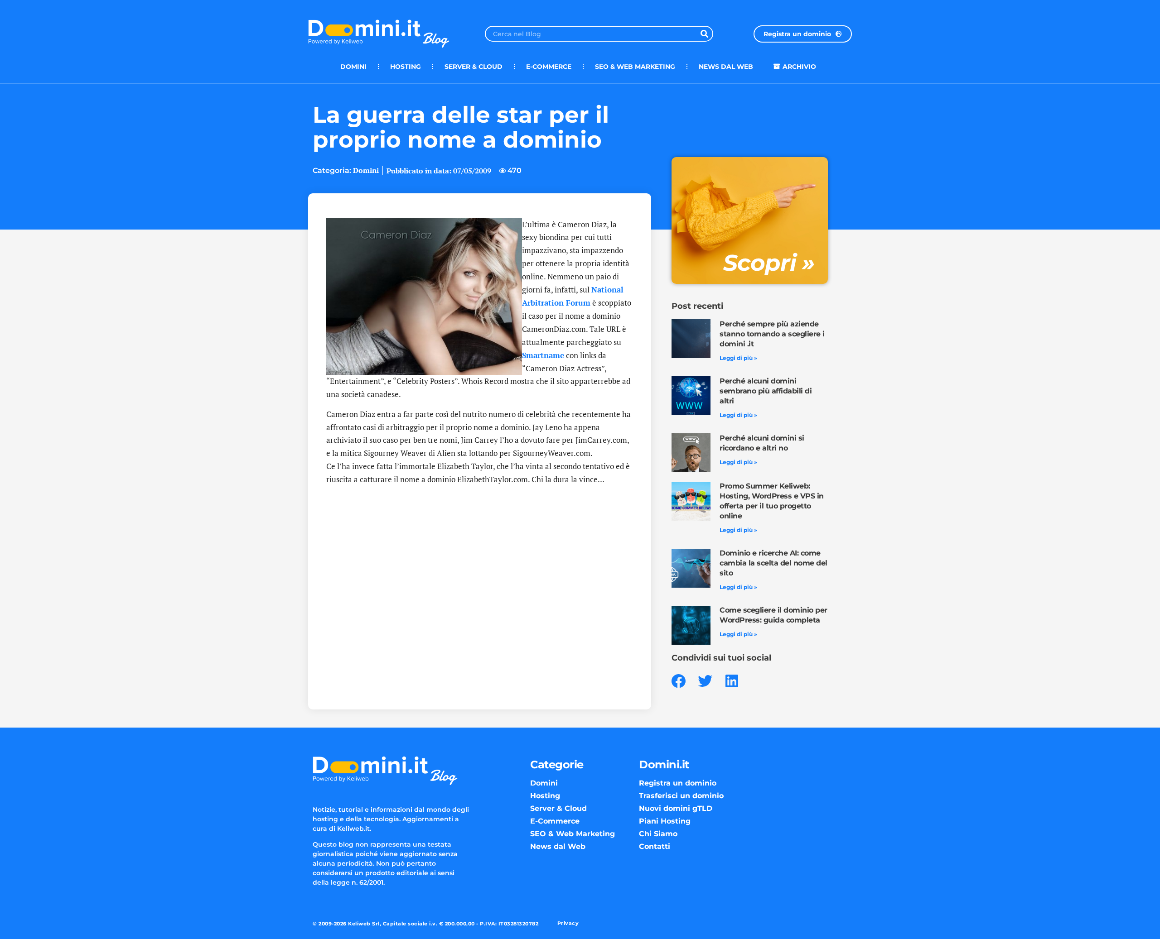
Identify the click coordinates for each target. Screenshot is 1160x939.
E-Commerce (548, 66)
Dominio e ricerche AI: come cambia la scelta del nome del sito (773, 563)
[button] (678, 681)
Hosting (405, 66)
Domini (353, 66)
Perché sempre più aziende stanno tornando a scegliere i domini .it (772, 334)
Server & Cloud (474, 66)
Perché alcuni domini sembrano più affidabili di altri (766, 391)
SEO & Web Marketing (635, 66)
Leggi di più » (738, 358)
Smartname (543, 355)
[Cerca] (704, 34)
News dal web (726, 66)
